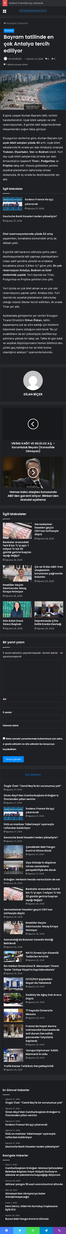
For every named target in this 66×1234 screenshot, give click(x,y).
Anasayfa (11, 23)
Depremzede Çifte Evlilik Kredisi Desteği (47, 622)
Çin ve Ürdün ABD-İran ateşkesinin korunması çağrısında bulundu (48, 572)
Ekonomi (23, 23)
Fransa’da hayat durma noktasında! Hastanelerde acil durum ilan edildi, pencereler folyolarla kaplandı (43, 1033)
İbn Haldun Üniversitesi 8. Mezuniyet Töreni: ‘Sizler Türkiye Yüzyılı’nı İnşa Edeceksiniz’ (31, 967)
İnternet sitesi (10, 725)
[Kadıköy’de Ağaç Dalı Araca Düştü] (13, 999)
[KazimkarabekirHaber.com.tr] (33, 11)
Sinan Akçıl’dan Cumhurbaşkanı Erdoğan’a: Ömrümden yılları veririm (31, 797)
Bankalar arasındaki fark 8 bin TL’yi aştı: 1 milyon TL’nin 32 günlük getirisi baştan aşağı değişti (17, 548)
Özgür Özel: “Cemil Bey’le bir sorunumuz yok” (32, 786)
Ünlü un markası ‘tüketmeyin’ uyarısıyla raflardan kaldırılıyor (29, 826)
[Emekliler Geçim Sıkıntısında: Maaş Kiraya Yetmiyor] (17, 573)
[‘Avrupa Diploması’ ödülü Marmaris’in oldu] (13, 1055)
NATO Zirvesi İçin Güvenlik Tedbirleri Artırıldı (42, 954)
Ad (5, 699)
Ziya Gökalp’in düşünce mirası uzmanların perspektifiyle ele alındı (41, 866)
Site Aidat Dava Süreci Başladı (13, 622)
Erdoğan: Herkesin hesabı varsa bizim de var (32, 879)
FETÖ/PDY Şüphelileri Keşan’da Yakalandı (39, 981)
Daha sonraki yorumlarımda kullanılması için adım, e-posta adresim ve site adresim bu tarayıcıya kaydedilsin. (33, 744)
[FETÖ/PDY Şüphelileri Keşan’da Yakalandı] (13, 984)
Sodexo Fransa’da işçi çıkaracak (26, 3)
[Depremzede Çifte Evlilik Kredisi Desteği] (48, 609)
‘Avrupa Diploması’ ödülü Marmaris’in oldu (42, 1052)
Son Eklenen (33, 774)
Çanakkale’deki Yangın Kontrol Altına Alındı (40, 848)
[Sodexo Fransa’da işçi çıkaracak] (12, 203)
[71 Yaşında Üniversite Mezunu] (13, 1015)
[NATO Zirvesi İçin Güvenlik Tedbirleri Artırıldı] (13, 956)
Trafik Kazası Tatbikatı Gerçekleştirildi (29, 1066)
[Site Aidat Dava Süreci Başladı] (17, 609)
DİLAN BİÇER (14, 59)
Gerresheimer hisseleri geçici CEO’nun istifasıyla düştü (46, 529)
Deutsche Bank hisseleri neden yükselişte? (30, 216)
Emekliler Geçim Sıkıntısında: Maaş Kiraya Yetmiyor (14, 588)
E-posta (8, 712)
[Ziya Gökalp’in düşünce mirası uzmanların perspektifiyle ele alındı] (13, 867)
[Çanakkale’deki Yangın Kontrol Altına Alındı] (13, 851)
